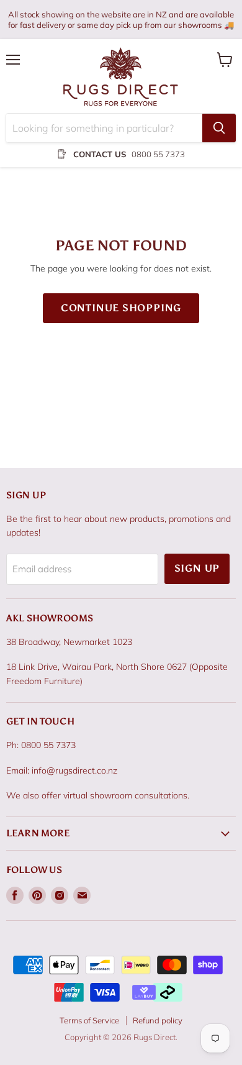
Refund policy (157, 1020)
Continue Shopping (121, 308)
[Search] (219, 128)
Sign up (197, 568)
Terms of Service (89, 1020)
